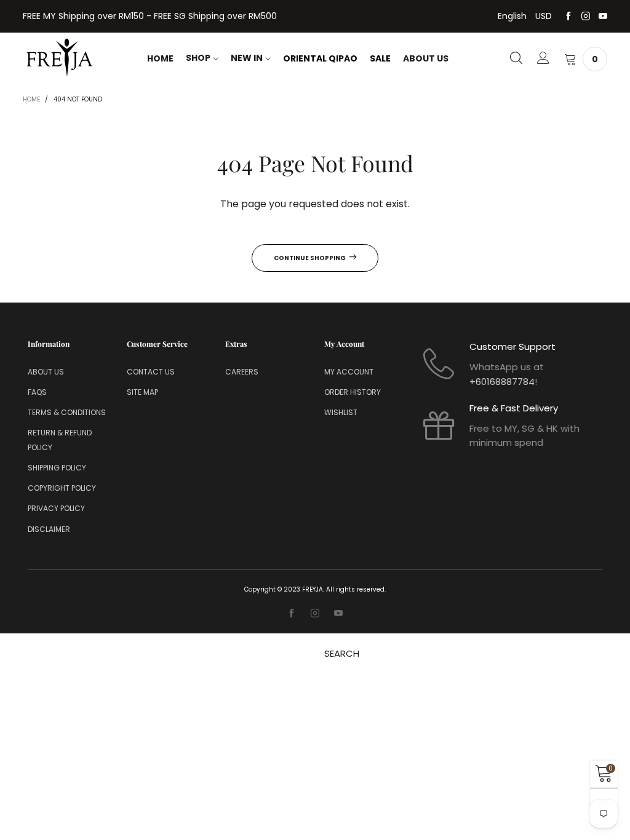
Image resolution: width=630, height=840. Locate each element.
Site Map (142, 392)
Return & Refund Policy (60, 439)
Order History (352, 392)
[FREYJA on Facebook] (291, 613)
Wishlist (340, 412)
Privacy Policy (56, 508)
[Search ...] (516, 59)
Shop (198, 58)
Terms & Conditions (67, 412)
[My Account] (543, 59)
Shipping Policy (57, 467)
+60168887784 (502, 381)
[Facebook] (568, 16)
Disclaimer (49, 529)
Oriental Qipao (320, 58)
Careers (241, 372)
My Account (348, 372)
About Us (426, 58)
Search (341, 653)
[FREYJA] (59, 57)
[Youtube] (603, 16)
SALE (380, 58)
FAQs (37, 392)
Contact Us (151, 372)
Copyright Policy (62, 488)
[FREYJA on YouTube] (338, 613)
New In (247, 58)
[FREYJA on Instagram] (315, 613)
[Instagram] (585, 16)
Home (160, 58)
